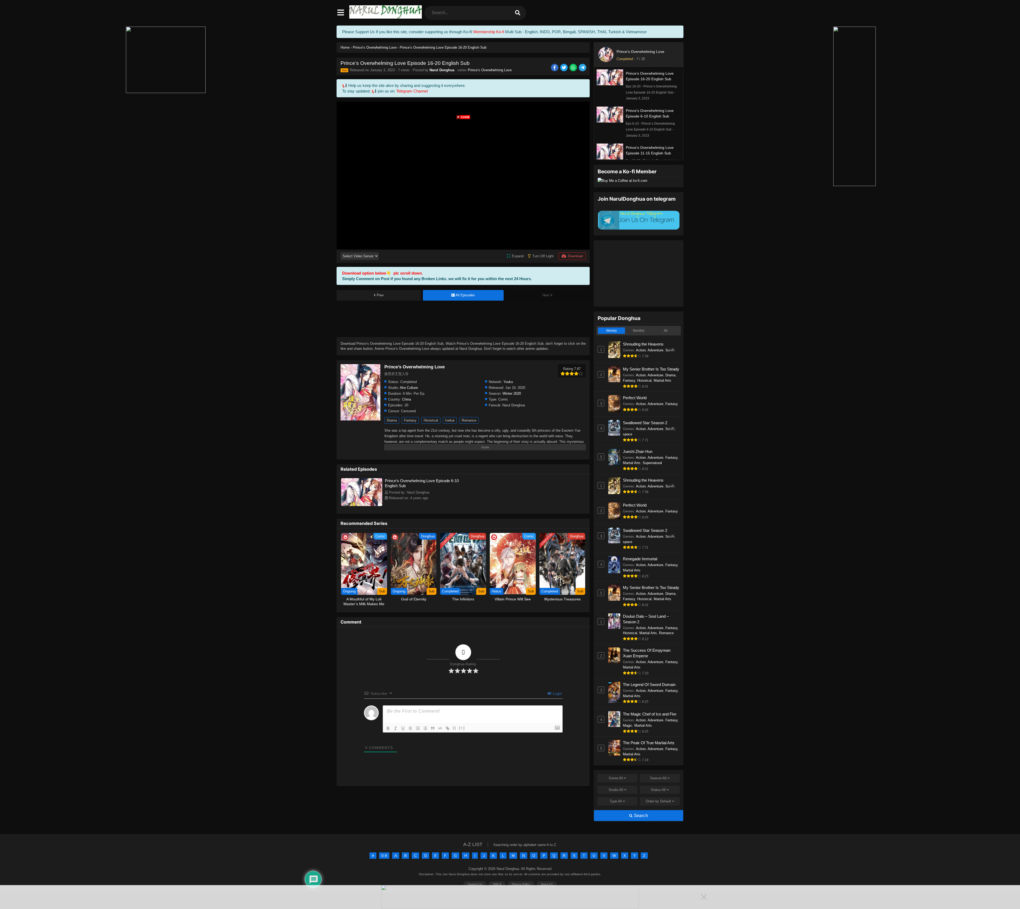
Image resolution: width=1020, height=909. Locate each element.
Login (557, 693)
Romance (469, 420)
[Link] (447, 728)
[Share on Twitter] (564, 68)
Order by (658, 801)
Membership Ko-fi (488, 32)
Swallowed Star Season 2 (645, 422)
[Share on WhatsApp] (574, 68)
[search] (517, 13)
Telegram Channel (412, 91)
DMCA (497, 884)
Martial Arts (662, 380)
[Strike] (410, 728)
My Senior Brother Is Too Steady (651, 369)
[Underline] (403, 728)
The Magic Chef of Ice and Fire (649, 714)
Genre (616, 778)
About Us (547, 884)
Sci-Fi (669, 350)
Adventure (655, 350)
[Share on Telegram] (583, 68)
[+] (462, 728)
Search (640, 815)
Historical (431, 420)
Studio (616, 790)
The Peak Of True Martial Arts (648, 742)
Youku (508, 382)
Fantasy (410, 420)
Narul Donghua (442, 70)
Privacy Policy (521, 884)
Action (641, 350)
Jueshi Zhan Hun (637, 451)
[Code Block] (440, 728)
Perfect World (635, 397)
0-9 (384, 855)
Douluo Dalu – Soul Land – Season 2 (646, 619)
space (627, 434)
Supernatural (652, 463)
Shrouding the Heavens (643, 344)
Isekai (449, 420)
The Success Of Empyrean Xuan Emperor (646, 653)
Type (616, 801)
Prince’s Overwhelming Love (490, 70)
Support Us (475, 884)
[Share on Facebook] (555, 68)
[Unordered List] (425, 728)
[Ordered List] (418, 728)
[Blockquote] (432, 728)
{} (454, 728)
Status (658, 790)
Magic (627, 725)
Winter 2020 (512, 393)
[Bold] (388, 728)
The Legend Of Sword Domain (649, 684)
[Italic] (395, 728)
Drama (392, 420)
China (406, 399)
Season (658, 778)
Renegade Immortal (640, 559)
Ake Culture (409, 388)
